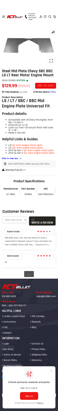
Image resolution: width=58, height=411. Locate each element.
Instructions (9, 322)
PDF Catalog (37, 316)
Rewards (36, 322)
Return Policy (10, 360)
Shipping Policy (39, 354)
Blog (33, 327)
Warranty (36, 360)
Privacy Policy (38, 349)
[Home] (15, 16)
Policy (53, 91)
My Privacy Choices (13, 365)
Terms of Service (12, 354)
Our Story (8, 349)
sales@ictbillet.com (46, 296)
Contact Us (37, 343)
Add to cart (46, 85)
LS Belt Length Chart (14, 316)
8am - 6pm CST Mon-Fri (14, 305)
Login (6, 343)
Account (40, 16)
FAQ (5, 327)
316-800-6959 (9, 296)
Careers (7, 333)
